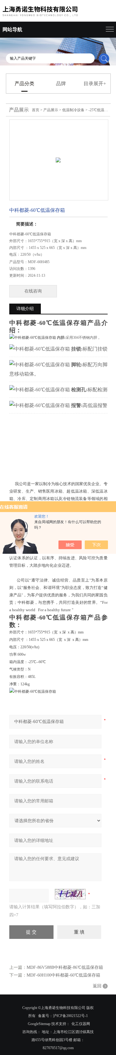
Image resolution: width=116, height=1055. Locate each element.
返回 (97, 986)
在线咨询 (33, 291)
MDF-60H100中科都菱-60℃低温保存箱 (63, 975)
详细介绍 (25, 308)
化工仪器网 (80, 1024)
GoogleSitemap (39, 1024)
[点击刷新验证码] (70, 894)
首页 (35, 110)
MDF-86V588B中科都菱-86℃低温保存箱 (65, 967)
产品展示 (50, 110)
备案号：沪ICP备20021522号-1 (63, 1016)
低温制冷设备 (73, 110)
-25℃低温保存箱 (101, 110)
